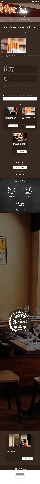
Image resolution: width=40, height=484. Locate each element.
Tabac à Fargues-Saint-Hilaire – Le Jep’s (28, 118)
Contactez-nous (20, 20)
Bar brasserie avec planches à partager (9, 70)
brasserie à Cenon (7, 31)
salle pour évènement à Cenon (26, 60)
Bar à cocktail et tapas (7, 68)
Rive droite (5, 80)
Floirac (5, 77)
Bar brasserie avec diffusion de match (9, 69)
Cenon (7, 23)
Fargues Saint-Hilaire (7, 76)
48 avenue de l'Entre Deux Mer (20, 19)
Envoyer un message (20, 167)
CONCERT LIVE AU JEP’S (11, 451)
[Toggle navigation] (38, 1)
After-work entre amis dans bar (8, 66)
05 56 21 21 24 (20, 18)
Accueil (2, 23)
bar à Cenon (9, 58)
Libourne (5, 78)
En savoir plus (13, 125)
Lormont (5, 79)
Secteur (5, 23)
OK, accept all (20, 474)
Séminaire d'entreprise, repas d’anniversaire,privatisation (10, 118)
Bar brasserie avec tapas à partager (8, 71)
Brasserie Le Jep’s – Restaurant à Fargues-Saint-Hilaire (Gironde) (19, 144)
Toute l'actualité (27, 458)
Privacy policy (20, 481)
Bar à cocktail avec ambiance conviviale (9, 67)
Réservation (34, 1)
